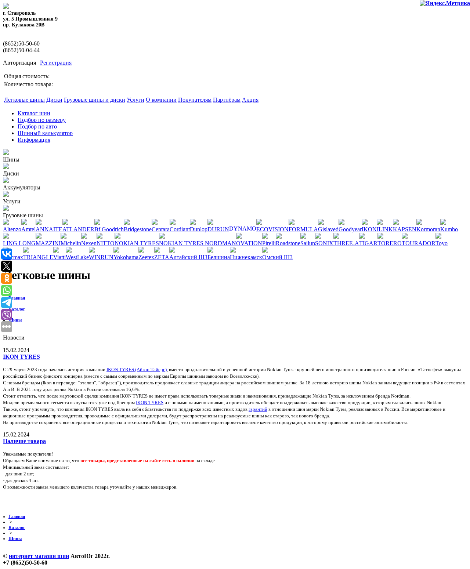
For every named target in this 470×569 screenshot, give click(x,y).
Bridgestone (138, 229)
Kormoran (428, 229)
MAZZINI (48, 243)
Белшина (218, 257)
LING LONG (19, 243)
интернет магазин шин (39, 556)
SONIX (324, 243)
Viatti (59, 257)
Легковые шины (24, 100)
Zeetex (146, 257)
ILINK (385, 229)
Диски (54, 100)
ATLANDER (78, 229)
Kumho (449, 229)
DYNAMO (242, 228)
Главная (16, 298)
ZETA (161, 257)
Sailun (307, 243)
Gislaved (328, 229)
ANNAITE (49, 229)
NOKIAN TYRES (137, 243)
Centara (161, 229)
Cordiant (180, 229)
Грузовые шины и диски (94, 100)
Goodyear (350, 229)
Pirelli (269, 243)
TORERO (389, 243)
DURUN (218, 229)
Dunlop (198, 229)
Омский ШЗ (277, 257)
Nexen (89, 243)
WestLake (77, 257)
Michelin (71, 243)
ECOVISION (272, 229)
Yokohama (125, 257)
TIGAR (368, 243)
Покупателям (195, 100)
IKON (369, 229)
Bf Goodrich (109, 229)
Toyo (441, 243)
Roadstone (288, 243)
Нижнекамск (246, 257)
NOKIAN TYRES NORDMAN (197, 243)
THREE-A (346, 243)
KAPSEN (404, 229)
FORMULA (303, 229)
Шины (15, 320)
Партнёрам (227, 100)
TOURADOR (418, 243)
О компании (161, 100)
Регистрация (56, 62)
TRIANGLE (38, 257)
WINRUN (101, 257)
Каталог (16, 309)
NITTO (106, 243)
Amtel (28, 229)
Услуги (135, 100)
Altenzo (12, 229)
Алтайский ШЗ (188, 257)
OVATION (249, 243)
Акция (250, 100)
